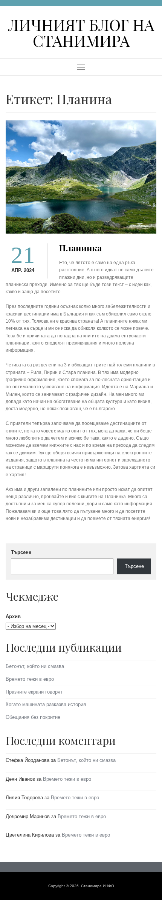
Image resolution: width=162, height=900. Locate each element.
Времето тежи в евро (30, 679)
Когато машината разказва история (46, 704)
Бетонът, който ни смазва (35, 666)
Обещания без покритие (33, 717)
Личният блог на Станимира (81, 32)
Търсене (21, 552)
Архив (13, 616)
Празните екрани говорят (34, 692)
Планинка (80, 248)
